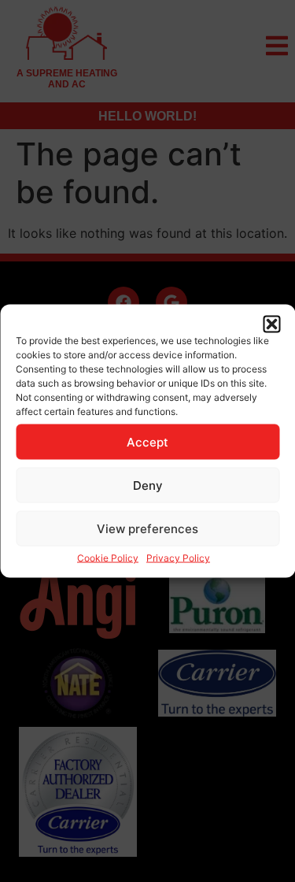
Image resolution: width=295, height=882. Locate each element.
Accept (147, 441)
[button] (271, 324)
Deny (148, 484)
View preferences (147, 528)
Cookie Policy (107, 558)
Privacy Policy (178, 558)
